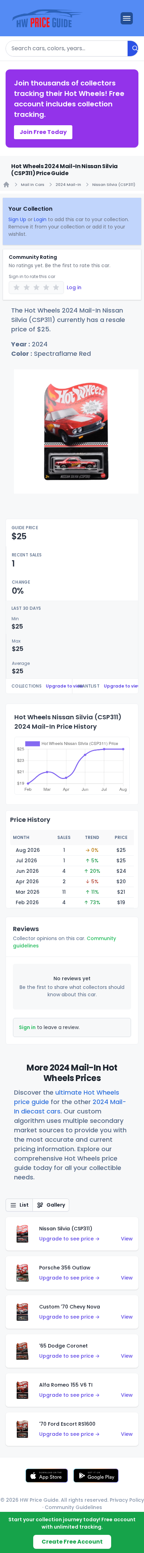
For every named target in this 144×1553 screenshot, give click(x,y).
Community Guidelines (73, 1507)
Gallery (55, 1204)
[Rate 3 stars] (36, 287)
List (24, 1204)
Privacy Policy (127, 1499)
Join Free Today (43, 132)
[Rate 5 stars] (56, 287)
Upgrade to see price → (69, 1238)
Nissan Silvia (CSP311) (113, 184)
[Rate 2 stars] (26, 287)
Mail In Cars (32, 184)
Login (40, 219)
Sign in (27, 1027)
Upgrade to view (64, 686)
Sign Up (17, 219)
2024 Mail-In (68, 184)
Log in (74, 287)
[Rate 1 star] (16, 287)
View (127, 1238)
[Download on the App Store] (47, 1476)
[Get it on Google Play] (96, 1476)
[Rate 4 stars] (46, 287)
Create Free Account (72, 1542)
